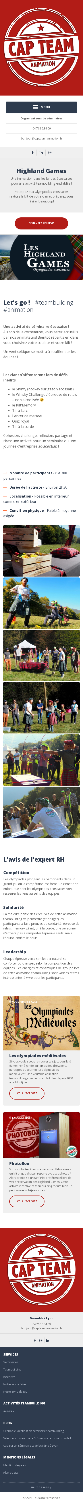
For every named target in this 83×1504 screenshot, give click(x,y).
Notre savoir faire (14, 1384)
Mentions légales (14, 1465)
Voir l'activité (27, 1093)
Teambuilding (12, 1369)
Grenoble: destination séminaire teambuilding (33, 1431)
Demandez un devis (41, 223)
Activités (8, 1411)
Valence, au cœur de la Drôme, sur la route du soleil (37, 1438)
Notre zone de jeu (15, 1392)
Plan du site (11, 1473)
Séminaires (10, 1362)
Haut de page (40, 1487)
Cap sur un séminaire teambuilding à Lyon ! (31, 1446)
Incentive (9, 1377)
